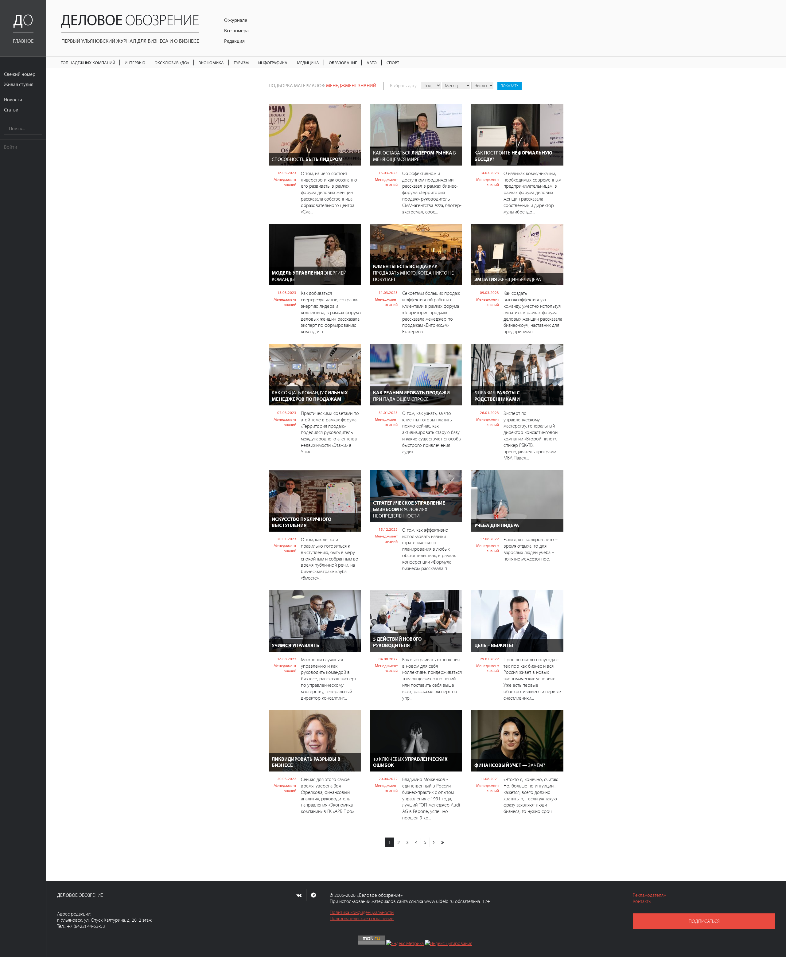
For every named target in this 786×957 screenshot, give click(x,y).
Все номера (236, 30)
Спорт (393, 62)
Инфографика (272, 62)
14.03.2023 (489, 172)
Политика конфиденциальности (362, 912)
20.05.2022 (286, 778)
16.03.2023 (286, 172)
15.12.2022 (388, 529)
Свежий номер (19, 74)
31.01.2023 (388, 412)
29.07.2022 (489, 658)
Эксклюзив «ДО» (172, 62)
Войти (10, 147)
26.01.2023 (489, 412)
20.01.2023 (286, 538)
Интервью (135, 62)
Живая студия (18, 84)
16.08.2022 (286, 658)
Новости (13, 99)
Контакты (642, 901)
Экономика (211, 62)
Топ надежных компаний (88, 62)
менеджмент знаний (351, 85)
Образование (343, 62)
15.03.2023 (388, 172)
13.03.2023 (286, 292)
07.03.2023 (286, 412)
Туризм (241, 62)
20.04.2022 (388, 778)
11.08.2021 (489, 778)
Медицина (308, 62)
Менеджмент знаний (285, 182)
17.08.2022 (489, 538)
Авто (372, 62)
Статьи (11, 110)
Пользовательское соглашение (362, 918)
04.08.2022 (388, 658)
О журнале (235, 20)
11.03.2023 (388, 292)
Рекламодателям (649, 895)
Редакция (234, 41)
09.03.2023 (489, 292)
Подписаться (704, 921)
